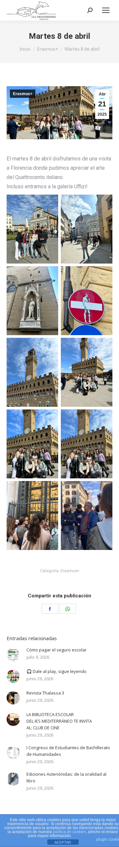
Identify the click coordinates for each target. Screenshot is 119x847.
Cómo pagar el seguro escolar (56, 650)
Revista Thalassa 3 (45, 693)
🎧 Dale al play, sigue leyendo (56, 671)
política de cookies (69, 831)
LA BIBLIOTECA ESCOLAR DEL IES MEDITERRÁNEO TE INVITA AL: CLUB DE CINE (59, 721)
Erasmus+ (22, 93)
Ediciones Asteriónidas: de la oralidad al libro (66, 777)
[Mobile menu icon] (105, 10)
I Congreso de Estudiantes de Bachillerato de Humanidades (68, 751)
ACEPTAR (63, 842)
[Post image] (13, 654)
